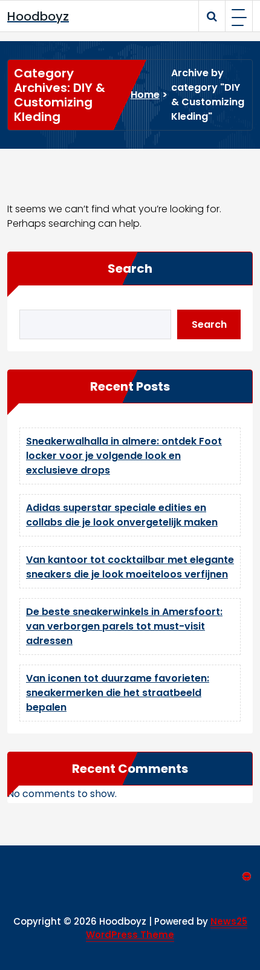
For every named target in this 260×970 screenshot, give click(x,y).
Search (130, 268)
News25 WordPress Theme (166, 928)
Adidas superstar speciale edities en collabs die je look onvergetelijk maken (122, 515)
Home (145, 95)
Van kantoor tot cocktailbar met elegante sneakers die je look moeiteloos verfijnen (130, 567)
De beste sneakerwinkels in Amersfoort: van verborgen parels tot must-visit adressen (124, 626)
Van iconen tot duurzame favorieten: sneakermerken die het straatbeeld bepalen (117, 692)
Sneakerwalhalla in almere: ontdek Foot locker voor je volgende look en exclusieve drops (124, 455)
